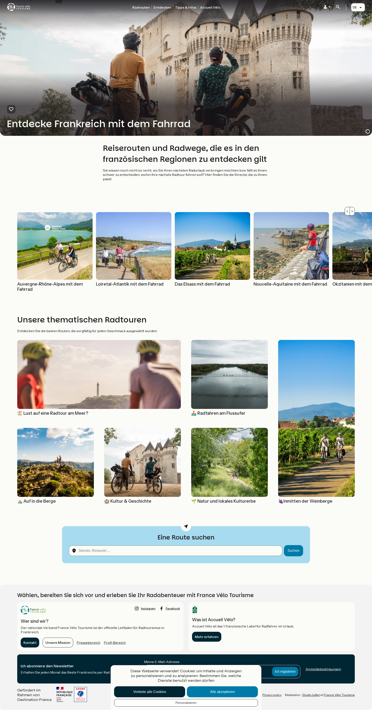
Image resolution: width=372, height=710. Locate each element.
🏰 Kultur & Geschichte (127, 501)
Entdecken (162, 7)
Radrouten (141, 7)
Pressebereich (88, 642)
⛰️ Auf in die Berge (36, 501)
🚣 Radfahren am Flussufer (218, 413)
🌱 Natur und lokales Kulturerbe (223, 501)
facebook (173, 608)
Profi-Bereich (115, 642)
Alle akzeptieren (222, 692)
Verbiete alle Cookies (149, 692)
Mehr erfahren (207, 637)
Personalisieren (186, 702)
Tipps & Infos (185, 7)
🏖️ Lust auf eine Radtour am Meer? (52, 413)
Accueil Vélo (210, 7)
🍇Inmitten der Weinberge (305, 501)
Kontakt (29, 642)
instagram (148, 608)
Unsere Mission (57, 642)
